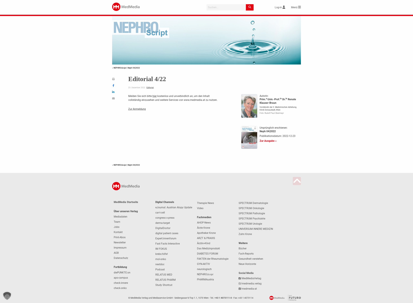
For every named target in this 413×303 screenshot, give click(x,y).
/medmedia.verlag (251, 283)
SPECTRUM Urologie (250, 223)
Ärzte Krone (203, 227)
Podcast (160, 269)
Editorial (150, 87)
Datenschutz (121, 258)
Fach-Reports (246, 253)
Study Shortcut (163, 285)
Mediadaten (120, 216)
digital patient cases (166, 233)
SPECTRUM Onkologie (251, 208)
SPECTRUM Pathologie (252, 213)
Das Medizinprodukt (208, 248)
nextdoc (159, 264)
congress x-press (164, 217)
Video (200, 208)
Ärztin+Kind (203, 243)
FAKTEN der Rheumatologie (212, 258)
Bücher (243, 248)
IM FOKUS (161, 248)
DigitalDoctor (162, 228)
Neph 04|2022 (134, 68)
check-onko (120, 288)
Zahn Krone (245, 234)
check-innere (121, 282)
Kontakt (118, 232)
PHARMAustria (205, 279)
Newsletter (120, 242)
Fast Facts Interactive (167, 243)
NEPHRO (205, 274)
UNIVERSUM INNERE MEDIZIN (256, 228)
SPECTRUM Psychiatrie (252, 218)
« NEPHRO (119, 68)
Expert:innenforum (165, 238)
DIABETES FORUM (207, 253)
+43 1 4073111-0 (223, 298)
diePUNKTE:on (122, 272)
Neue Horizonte (247, 264)
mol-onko (160, 259)
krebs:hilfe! (161, 253)
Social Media (246, 273)
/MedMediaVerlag (251, 278)
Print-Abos (120, 237)
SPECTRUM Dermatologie (253, 203)
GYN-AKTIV (203, 264)
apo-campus (121, 277)
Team (117, 221)
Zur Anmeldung (137, 109)
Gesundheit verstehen (251, 258)
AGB (116, 252)
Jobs (116, 227)
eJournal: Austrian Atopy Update (173, 207)
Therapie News (205, 203)
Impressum (120, 247)
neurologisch (204, 269)
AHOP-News (204, 222)
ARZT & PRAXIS (206, 238)
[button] (7, 296)
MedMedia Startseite (126, 202)
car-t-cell (160, 212)
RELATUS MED (163, 274)
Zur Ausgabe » (268, 140)
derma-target (162, 222)
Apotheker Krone (206, 232)
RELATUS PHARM (165, 279)
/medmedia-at (249, 288)
